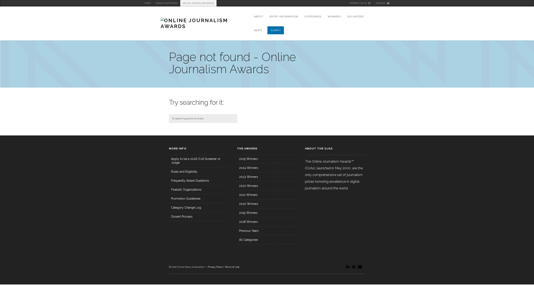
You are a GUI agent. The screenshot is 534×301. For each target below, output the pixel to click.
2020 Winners (248, 203)
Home (147, 3)
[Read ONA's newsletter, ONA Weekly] (360, 267)
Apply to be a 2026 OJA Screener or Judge (195, 160)
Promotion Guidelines (185, 198)
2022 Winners (248, 185)
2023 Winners (248, 177)
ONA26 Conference (167, 3)
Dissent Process (182, 216)
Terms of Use (232, 266)
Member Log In (358, 3)
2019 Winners (248, 212)
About (258, 16)
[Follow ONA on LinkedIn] (348, 267)
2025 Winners (248, 159)
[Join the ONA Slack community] (354, 267)
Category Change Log (186, 207)
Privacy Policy (215, 266)
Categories (313, 16)
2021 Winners (248, 194)
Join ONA (380, 3)
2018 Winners (248, 221)
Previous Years (249, 230)
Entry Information (284, 16)
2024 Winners (248, 168)
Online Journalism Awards (198, 3)
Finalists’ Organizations (186, 189)
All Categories (248, 239)
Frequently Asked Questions (190, 180)
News (258, 30)
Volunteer (355, 16)
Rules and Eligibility (184, 171)
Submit (275, 30)
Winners (334, 16)
